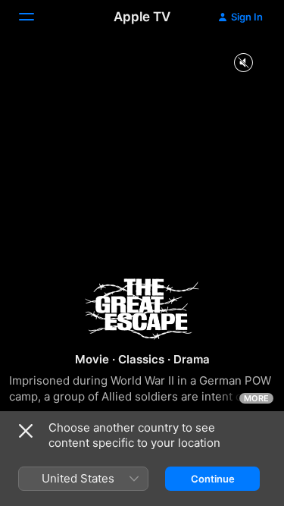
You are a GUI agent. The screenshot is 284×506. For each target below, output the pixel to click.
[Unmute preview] (243, 63)
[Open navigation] (35, 16)
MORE (256, 398)
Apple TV (142, 16)
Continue (213, 479)
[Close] (26, 431)
